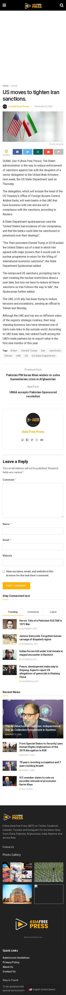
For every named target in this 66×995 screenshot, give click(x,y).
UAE (18, 356)
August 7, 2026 (27, 755)
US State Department (43, 356)
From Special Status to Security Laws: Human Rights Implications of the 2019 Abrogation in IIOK (41, 747)
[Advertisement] (33, 49)
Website (7, 555)
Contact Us (9, 971)
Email (7, 540)
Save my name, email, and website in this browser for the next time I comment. (29, 573)
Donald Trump (29, 350)
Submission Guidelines (16, 957)
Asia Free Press (20, 106)
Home (5, 86)
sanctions (55, 350)
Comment (10, 479)
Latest (14, 86)
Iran (43, 350)
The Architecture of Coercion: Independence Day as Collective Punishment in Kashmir (32, 728)
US (26, 356)
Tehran (8, 356)
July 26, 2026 (27, 789)
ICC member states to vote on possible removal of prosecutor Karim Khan (37, 781)
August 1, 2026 (27, 770)
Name (7, 524)
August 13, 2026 (14, 734)
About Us (8, 967)
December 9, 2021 (44, 106)
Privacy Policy (11, 962)
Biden (14, 350)
